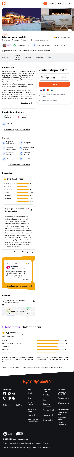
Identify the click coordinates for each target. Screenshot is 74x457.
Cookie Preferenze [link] (44, 448)
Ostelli (30, 393)
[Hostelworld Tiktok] (13, 398)
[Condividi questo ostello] (70, 30)
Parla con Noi (32, 415)
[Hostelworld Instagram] (13, 393)
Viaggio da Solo (48, 415)
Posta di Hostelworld (62, 423)
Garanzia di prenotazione (47, 405)
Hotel (29, 398)
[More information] (31, 210)
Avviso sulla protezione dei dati (13, 443)
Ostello (5, 34)
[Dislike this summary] (32, 252)
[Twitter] (9, 393)
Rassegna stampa (64, 398)
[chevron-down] (22, 334)
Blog (44, 400)
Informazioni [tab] (6, 57)
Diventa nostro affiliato (63, 418)
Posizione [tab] (28, 57)
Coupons (38, 443)
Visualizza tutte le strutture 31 (56, 45)
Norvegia (15, 40)
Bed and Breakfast (31, 403)
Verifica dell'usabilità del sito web (14, 448)
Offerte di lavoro (63, 403)
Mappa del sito (31, 448)
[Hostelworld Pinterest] (9, 398)
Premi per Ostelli (48, 410)
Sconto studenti (48, 420)
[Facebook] (4, 393)
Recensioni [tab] (39, 57)
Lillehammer (6, 40)
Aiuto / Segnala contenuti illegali (33, 420)
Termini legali (29, 443)
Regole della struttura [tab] (17, 57)
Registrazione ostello (62, 413)
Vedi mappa (25, 40)
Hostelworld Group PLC (62, 393)
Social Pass (46, 395)
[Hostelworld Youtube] (4, 398)
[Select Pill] (45, 3)
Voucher (45, 443)
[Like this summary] (28, 252)
